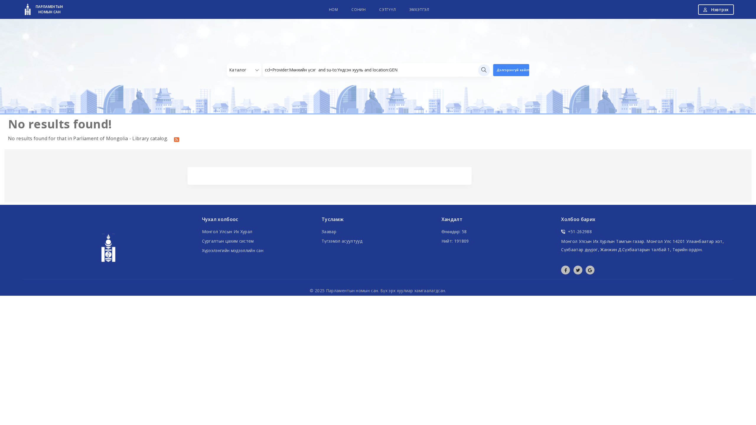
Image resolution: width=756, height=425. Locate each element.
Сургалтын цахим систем (228, 241)
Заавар (329, 231)
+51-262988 (580, 231)
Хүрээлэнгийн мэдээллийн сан (233, 250)
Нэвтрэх (719, 9)
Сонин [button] (358, 9)
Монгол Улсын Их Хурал (227, 231)
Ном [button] (333, 9)
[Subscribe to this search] (177, 139)
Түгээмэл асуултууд (342, 241)
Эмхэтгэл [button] (419, 9)
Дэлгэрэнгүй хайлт (513, 70)
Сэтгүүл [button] (387, 9)
